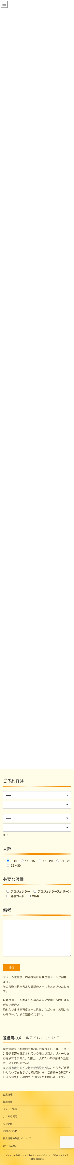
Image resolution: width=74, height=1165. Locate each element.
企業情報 (7, 1094)
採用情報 (7, 1101)
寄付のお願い (10, 1145)
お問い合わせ (10, 1131)
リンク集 (7, 1123)
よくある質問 (10, 1116)
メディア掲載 (10, 1109)
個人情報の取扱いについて (17, 1138)
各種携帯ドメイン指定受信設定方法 (28, 1067)
